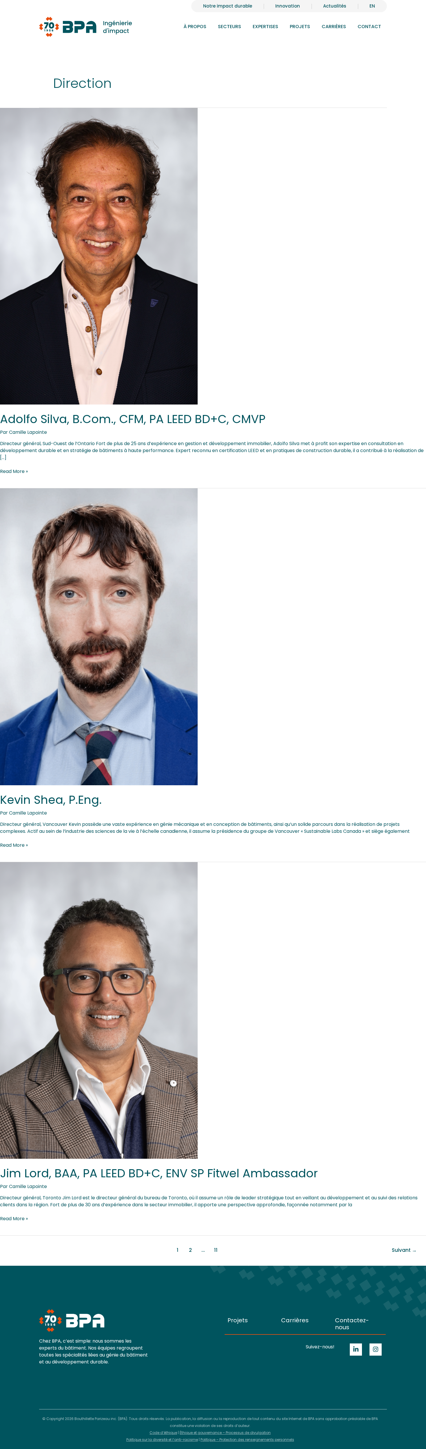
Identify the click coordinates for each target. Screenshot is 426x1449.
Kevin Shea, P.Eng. (51, 800)
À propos (194, 26)
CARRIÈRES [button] (334, 26)
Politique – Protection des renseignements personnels (247, 1439)
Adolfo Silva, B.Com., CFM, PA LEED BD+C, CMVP (132, 419)
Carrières (295, 1320)
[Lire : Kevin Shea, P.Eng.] (99, 636)
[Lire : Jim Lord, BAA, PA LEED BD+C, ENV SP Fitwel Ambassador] (99, 1010)
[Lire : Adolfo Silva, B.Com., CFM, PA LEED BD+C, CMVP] (99, 256)
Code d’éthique (163, 1432)
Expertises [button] (265, 26)
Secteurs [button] (229, 26)
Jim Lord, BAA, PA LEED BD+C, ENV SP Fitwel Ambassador (159, 1173)
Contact (369, 26)
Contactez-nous (352, 1323)
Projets (300, 26)
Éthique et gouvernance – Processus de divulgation (225, 1432)
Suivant (404, 1250)
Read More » (14, 471)
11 (216, 1250)
